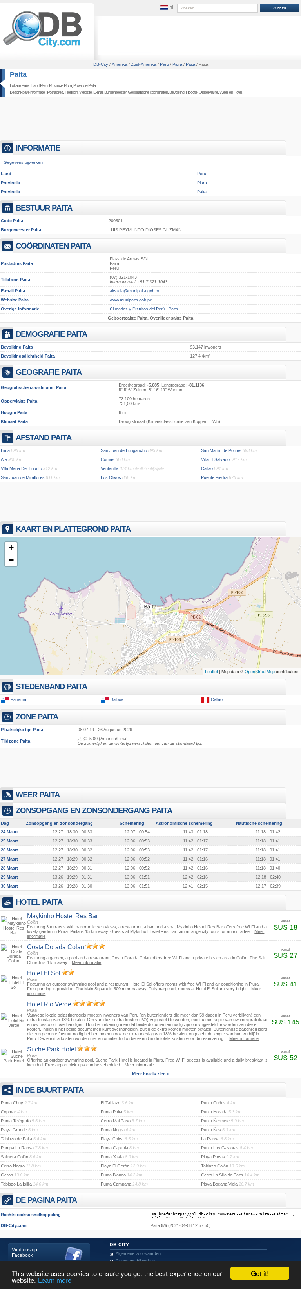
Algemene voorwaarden (138, 1253)
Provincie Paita (84, 85)
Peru (201, 173)
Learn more (54, 1280)
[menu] (167, 7)
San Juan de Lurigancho (124, 450)
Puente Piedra (214, 477)
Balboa (117, 699)
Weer (223, 92)
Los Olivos (111, 477)
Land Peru (39, 85)
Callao (207, 468)
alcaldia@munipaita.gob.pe (135, 291)
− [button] (11, 560)
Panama (18, 699)
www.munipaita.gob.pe (131, 300)
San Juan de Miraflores (23, 477)
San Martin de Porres (221, 450)
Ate (4, 459)
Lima (5, 450)
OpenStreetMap (260, 671)
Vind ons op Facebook (24, 1252)
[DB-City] (42, 47)
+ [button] (11, 548)
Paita (18, 74)
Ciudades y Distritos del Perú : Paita (144, 309)
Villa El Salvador (216, 459)
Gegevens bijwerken (23, 162)
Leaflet (211, 671)
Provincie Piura (60, 85)
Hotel (237, 92)
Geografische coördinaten (148, 92)
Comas (107, 459)
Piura (202, 182)
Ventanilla (109, 468)
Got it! (260, 1273)
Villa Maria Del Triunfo (21, 468)
